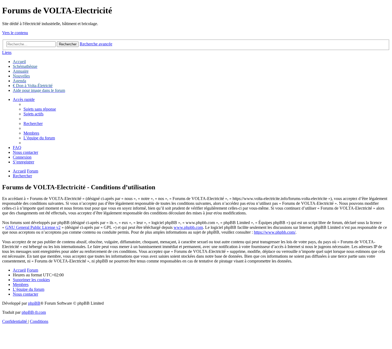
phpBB (34, 303)
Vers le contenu (15, 32)
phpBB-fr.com (34, 312)
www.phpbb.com (188, 227)
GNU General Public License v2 (33, 227)
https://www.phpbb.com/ (274, 232)
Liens (6, 52)
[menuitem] (39, 109)
